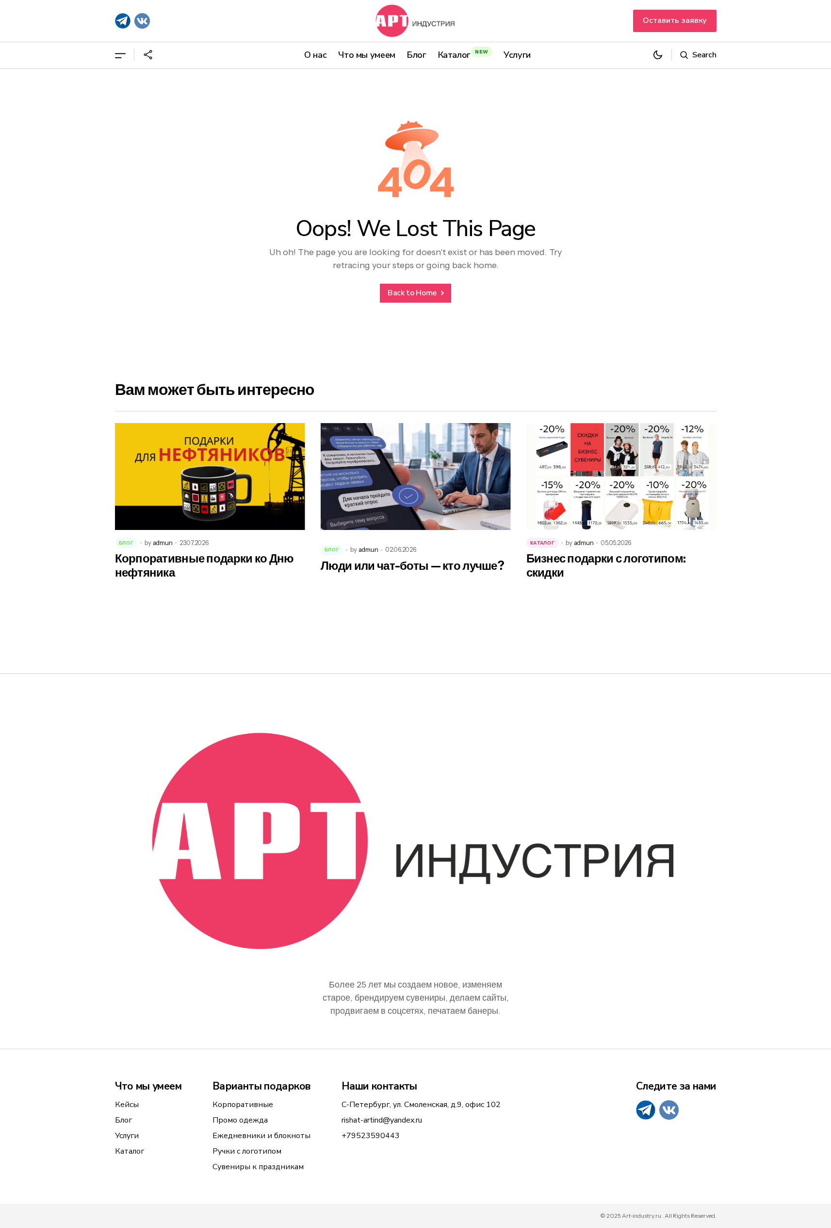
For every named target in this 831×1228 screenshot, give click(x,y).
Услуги (127, 1135)
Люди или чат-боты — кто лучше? (412, 566)
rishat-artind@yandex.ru (382, 1120)
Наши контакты (379, 1086)
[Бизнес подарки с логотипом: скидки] (621, 476)
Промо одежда (240, 1120)
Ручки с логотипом (246, 1151)
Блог (126, 543)
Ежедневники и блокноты (261, 1135)
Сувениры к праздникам (258, 1166)
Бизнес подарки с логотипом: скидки (606, 566)
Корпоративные (242, 1104)
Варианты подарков (261, 1086)
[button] (120, 55)
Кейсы (127, 1104)
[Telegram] (122, 21)
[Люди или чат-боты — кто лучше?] (416, 476)
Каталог (542, 543)
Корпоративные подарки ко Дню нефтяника (204, 566)
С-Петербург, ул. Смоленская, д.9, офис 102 (421, 1104)
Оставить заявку (675, 20)
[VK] (142, 21)
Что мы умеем (148, 1086)
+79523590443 (371, 1135)
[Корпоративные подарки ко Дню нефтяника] (210, 476)
